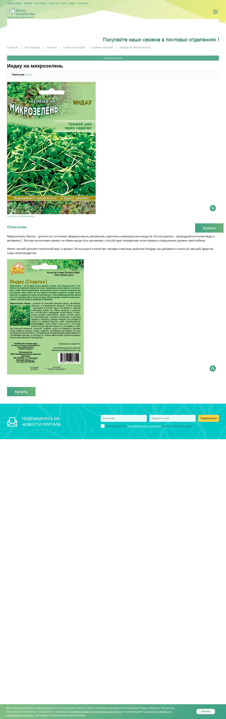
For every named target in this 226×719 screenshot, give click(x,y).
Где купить (36, 3)
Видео (63, 3)
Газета (55, 3)
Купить (209, 227)
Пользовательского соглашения (144, 425)
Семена (25, 3)
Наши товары (13, 3)
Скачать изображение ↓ (21, 215)
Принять (205, 711)
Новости (46, 3)
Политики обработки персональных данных (95, 711)
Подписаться (208, 417)
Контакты (72, 3)
